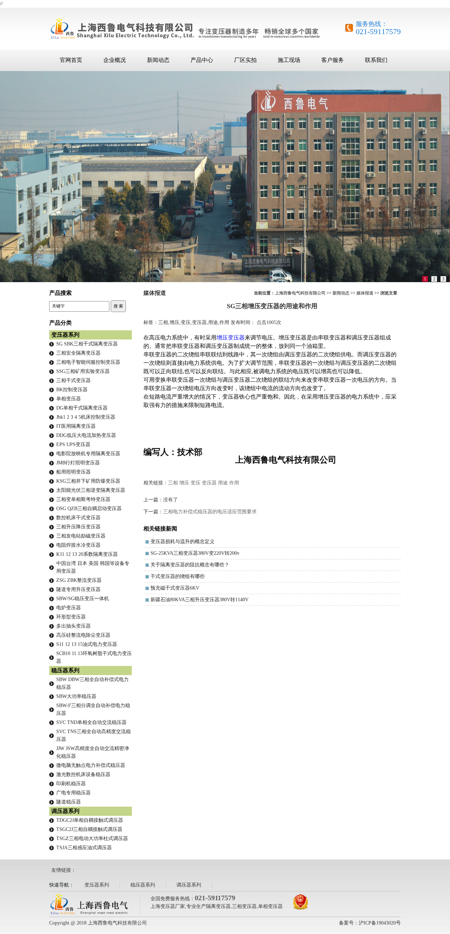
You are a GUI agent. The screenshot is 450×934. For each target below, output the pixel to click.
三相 (173, 482)
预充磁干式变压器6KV (174, 588)
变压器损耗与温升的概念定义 (182, 541)
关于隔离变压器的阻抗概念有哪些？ (189, 564)
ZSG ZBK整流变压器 (79, 580)
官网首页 (71, 60)
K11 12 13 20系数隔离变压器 (87, 554)
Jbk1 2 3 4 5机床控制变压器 (85, 417)
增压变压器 (231, 338)
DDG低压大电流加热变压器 (86, 435)
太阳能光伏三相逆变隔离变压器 (90, 490)
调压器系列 (65, 811)
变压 (195, 482)
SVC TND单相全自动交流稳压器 (91, 722)
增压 (184, 482)
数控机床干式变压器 (78, 517)
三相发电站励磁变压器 (80, 536)
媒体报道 (364, 293)
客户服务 (332, 60)
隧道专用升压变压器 (78, 589)
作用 (234, 482)
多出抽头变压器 (73, 626)
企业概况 (114, 60)
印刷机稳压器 (71, 783)
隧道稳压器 (68, 802)
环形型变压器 (71, 617)
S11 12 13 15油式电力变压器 (86, 644)
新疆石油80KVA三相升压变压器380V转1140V (199, 599)
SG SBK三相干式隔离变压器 (87, 344)
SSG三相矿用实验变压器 (83, 371)
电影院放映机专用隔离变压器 (88, 453)
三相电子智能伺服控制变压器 (88, 362)
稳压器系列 (65, 670)
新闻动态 (158, 60)
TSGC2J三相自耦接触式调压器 (89, 829)
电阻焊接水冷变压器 (78, 545)
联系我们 (376, 60)
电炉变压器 (68, 607)
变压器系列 (65, 335)
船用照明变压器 (73, 472)
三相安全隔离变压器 (78, 353)
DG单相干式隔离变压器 (82, 408)
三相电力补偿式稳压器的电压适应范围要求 (210, 511)
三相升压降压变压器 (78, 526)
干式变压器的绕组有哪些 (177, 576)
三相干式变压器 (73, 380)
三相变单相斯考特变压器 (83, 499)
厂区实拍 (245, 60)
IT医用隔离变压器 (76, 426)
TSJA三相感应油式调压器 (84, 847)
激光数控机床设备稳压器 (83, 774)
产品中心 (202, 60)
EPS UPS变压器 (73, 444)
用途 (223, 482)
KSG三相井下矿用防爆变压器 (88, 481)
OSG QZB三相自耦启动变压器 (89, 508)
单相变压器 (68, 398)
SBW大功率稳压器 (76, 696)
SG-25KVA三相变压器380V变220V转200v (194, 553)
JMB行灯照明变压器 (78, 462)
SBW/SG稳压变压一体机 (82, 598)
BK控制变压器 (72, 389)
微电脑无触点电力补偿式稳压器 (90, 765)
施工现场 (289, 60)
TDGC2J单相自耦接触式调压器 (89, 820)
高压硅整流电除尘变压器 (83, 635)
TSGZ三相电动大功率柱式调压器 (92, 838)
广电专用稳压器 (73, 792)
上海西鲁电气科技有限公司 (300, 293)
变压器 (209, 482)
